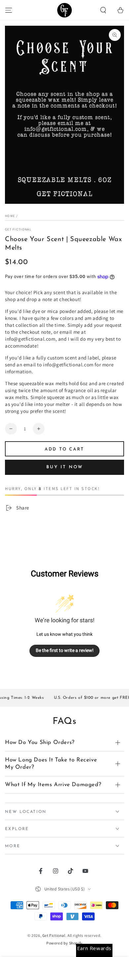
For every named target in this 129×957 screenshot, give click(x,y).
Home (10, 216)
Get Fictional (18, 229)
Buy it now (64, 467)
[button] (103, 10)
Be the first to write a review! (65, 650)
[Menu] (8, 10)
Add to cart (64, 449)
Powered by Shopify (64, 943)
